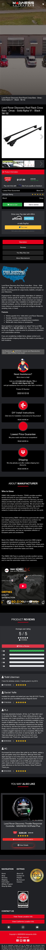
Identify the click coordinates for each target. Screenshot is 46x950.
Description (23, 242)
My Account (21, 880)
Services (4, 878)
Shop (3, 876)
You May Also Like (23, 252)
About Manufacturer (23, 258)
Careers (19, 882)
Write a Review (24, 646)
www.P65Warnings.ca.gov (16, 353)
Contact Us (20, 876)
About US (20, 873)
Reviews (23, 247)
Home (4, 873)
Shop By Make (6, 886)
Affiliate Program (7, 884)
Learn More (29, 218)
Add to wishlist (34, 204)
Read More (22, 441)
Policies (19, 878)
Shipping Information (5, 881)
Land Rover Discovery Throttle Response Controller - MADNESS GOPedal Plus (23, 824)
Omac (41, 198)
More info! (40, 190)
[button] (41, 136)
